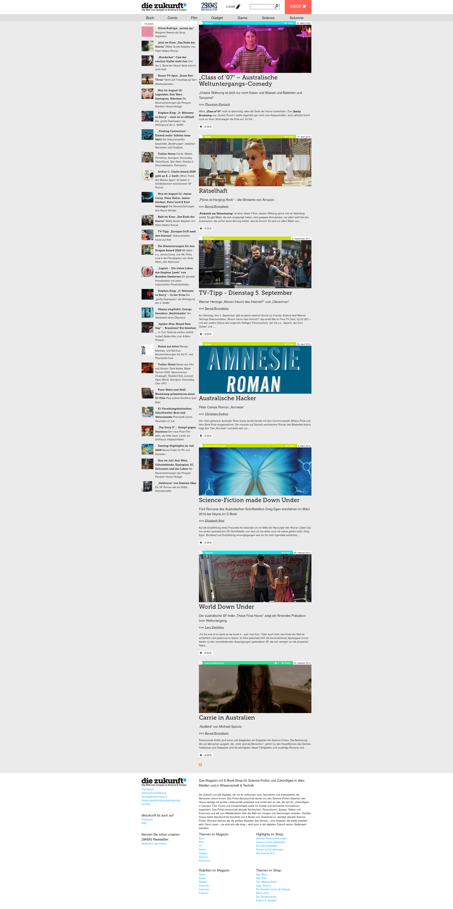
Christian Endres (216, 414)
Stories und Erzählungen (270, 849)
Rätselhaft (213, 191)
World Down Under (227, 607)
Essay (202, 878)
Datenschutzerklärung (154, 793)
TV (200, 845)
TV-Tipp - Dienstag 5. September (245, 293)
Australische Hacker (227, 399)
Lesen (207, 126)
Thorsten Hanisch (217, 104)
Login (230, 6)
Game (242, 17)
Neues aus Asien (168, 346)
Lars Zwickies (214, 627)
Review (203, 882)
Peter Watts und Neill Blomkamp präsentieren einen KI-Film (175, 394)
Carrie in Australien (227, 718)
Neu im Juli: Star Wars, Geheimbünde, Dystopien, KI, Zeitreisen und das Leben (174, 464)
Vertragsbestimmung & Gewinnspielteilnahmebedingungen (161, 798)
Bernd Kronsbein (217, 206)
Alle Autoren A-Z (265, 853)
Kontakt (146, 804)
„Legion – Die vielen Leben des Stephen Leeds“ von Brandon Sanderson (174, 272)
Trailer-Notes (167, 154)
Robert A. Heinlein (266, 900)
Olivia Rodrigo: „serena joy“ (176, 28)
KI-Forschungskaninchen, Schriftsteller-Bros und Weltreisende (173, 412)
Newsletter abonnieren (154, 843)
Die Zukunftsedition (267, 845)
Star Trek (261, 878)
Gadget (217, 17)
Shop (295, 6)
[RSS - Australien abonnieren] (200, 765)
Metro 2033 (262, 893)
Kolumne (296, 17)
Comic (172, 17)
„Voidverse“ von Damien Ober (177, 483)
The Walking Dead (266, 882)
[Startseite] (164, 6)
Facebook (147, 819)
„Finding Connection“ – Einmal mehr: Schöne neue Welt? (172, 135)
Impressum (148, 789)
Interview (204, 889)
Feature (203, 893)
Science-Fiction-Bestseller (270, 842)
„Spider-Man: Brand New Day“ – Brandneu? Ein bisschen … (175, 328)
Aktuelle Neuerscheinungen (271, 838)
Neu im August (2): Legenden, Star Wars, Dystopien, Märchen (169, 94)
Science (268, 17)
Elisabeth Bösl (214, 521)
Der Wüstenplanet (266, 896)
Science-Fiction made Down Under (249, 500)
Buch (150, 17)
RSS (144, 823)
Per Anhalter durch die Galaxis (273, 889)
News (202, 874)
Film (194, 17)
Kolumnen (204, 860)
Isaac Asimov (263, 885)
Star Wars (261, 874)
